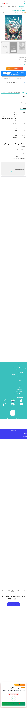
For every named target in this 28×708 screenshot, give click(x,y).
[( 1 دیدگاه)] (1, 12)
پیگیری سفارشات (19, 389)
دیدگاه (4, 178)
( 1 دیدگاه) (4, 12)
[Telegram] (4, 400)
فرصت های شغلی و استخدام (18, 393)
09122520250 (20, 372)
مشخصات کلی (10, 178)
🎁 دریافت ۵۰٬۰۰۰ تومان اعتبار (13, 704)
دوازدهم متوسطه (21, 8)
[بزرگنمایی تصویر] (23, 38)
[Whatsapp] (13, 404)
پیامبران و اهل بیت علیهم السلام (14, 8)
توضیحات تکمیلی (17, 178)
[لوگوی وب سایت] (22, 2)
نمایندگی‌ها (20, 387)
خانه (25, 8)
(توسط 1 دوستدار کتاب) (18, 12)
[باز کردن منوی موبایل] (22, 6)
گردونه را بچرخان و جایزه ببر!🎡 (14, 154)
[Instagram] (21, 404)
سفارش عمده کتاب (19, 391)
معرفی (23, 178)
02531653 (21, 371)
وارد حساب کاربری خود (10, 258)
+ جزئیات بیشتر (23, 150)
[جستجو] (7, 2)
